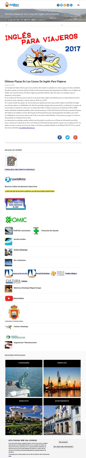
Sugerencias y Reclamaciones (25, 342)
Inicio (65, 14)
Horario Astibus (20, 239)
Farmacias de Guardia (49, 230)
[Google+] (77, 138)
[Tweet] (61, 5)
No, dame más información (63, 446)
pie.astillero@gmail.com (27, 128)
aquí (10, 456)
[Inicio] (12, 4)
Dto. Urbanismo (20, 260)
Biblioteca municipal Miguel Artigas (27, 288)
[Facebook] (58, 5)
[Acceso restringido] (68, 5)
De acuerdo (63, 442)
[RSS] (64, 5)
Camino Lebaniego (21, 326)
